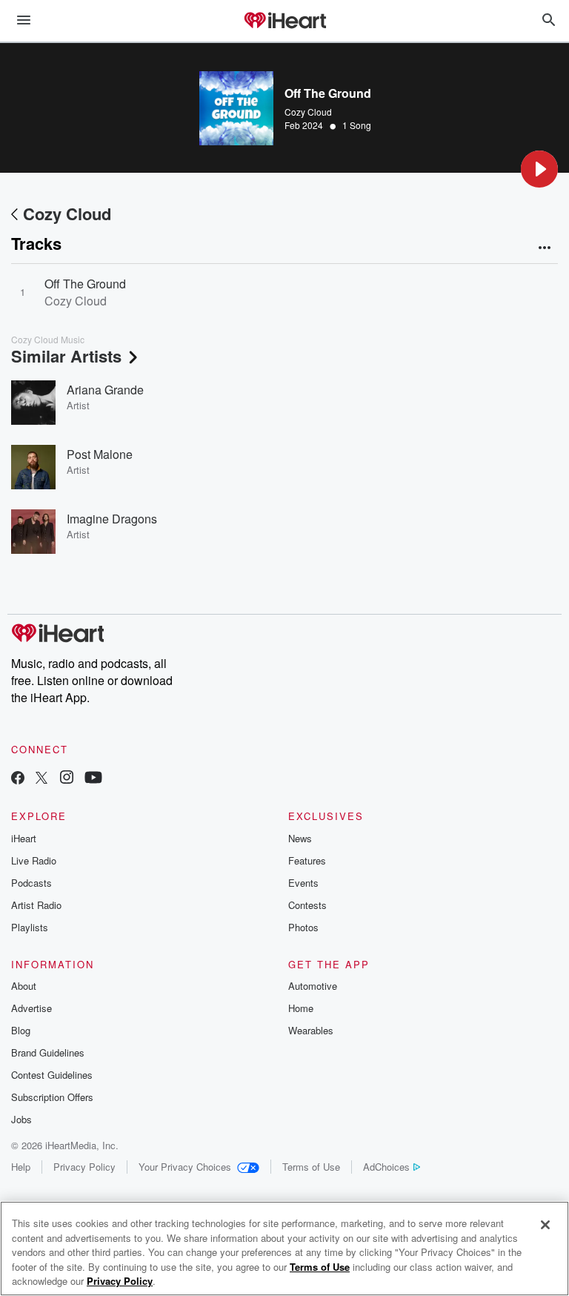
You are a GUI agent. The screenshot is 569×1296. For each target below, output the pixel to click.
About (23, 986)
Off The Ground (85, 283)
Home (300, 1008)
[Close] (545, 1225)
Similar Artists (66, 356)
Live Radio (33, 860)
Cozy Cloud (308, 111)
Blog (20, 1030)
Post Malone (100, 454)
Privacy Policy (84, 1167)
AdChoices (386, 1167)
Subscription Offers (52, 1097)
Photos (303, 927)
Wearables (310, 1030)
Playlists (29, 927)
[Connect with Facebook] (17, 778)
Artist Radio (36, 905)
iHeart (23, 838)
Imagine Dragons (112, 518)
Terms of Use (311, 1167)
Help (20, 1167)
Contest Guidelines (52, 1075)
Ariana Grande (105, 389)
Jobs (21, 1119)
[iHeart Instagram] (66, 778)
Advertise (31, 1008)
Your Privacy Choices (185, 1167)
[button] (539, 169)
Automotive (312, 986)
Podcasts (31, 883)
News (300, 838)
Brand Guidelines (47, 1052)
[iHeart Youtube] (93, 778)
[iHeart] (284, 21)
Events (303, 883)
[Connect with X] (41, 778)
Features (307, 860)
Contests (307, 905)
